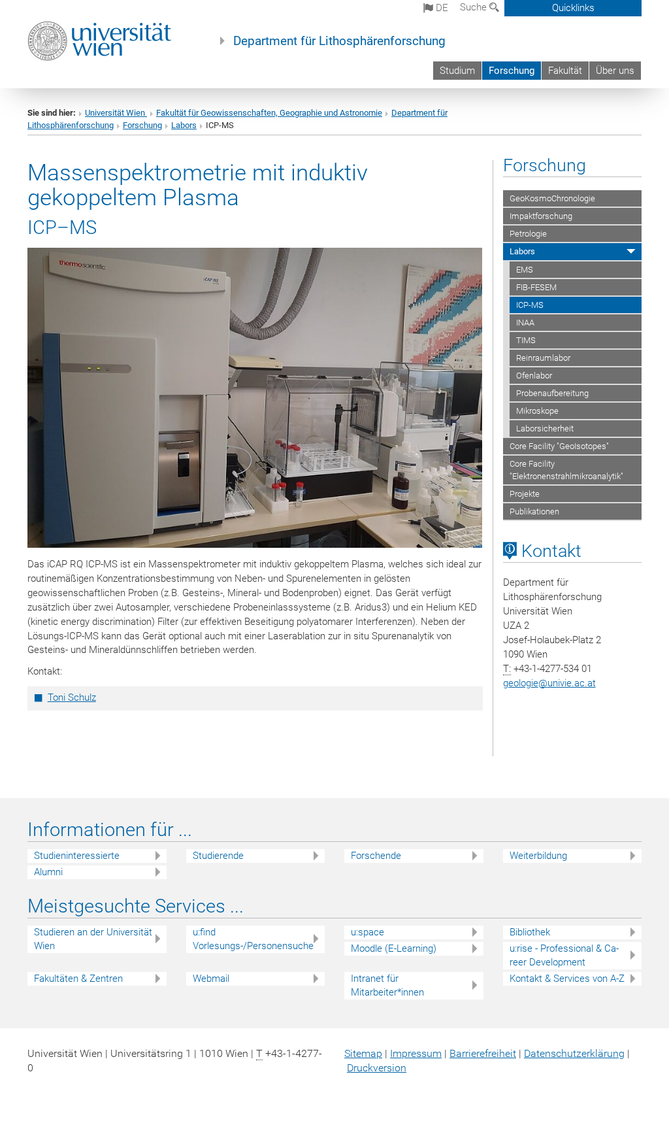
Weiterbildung (538, 856)
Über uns (615, 70)
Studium (457, 70)
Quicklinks (573, 8)
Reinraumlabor (543, 358)
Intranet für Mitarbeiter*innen (387, 985)
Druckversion (376, 1068)
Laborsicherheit (545, 428)
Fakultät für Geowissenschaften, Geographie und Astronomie (269, 113)
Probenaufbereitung (552, 393)
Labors (184, 125)
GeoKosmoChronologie (552, 198)
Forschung (511, 70)
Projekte (525, 494)
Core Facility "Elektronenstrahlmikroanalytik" (566, 470)
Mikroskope (537, 411)
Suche (474, 7)
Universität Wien (116, 113)
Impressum (416, 1053)
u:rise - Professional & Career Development (564, 955)
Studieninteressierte (77, 856)
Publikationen (534, 511)
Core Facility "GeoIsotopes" (559, 446)
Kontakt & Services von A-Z (567, 978)
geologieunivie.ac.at (549, 683)
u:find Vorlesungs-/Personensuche (253, 939)
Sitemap (363, 1053)
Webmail (211, 978)
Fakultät (565, 70)
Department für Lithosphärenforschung (339, 41)
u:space (367, 932)
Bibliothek (530, 932)
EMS (524, 270)
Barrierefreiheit (482, 1053)
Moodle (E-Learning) (393, 948)
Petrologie (528, 234)
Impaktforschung (541, 216)
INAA (525, 322)
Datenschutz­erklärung (574, 1053)
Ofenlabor (534, 375)
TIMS (526, 340)
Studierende (218, 856)
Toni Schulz (72, 697)
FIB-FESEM (536, 287)
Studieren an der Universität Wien (93, 939)
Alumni (48, 872)
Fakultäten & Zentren (78, 978)
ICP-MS (530, 305)
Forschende (376, 856)
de (440, 8)
